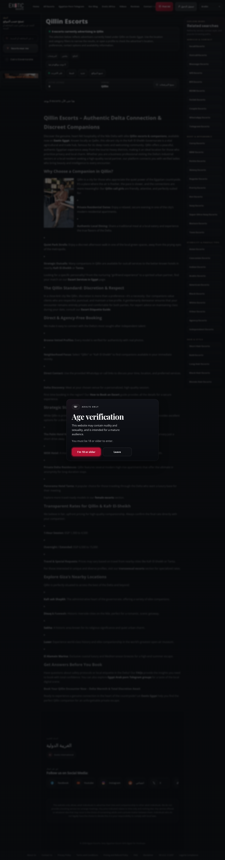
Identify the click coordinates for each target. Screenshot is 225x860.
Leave (117, 452)
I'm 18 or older (86, 452)
